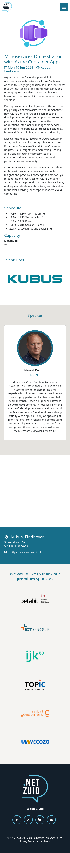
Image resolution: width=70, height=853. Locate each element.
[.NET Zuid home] (7, 7)
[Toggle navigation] (64, 7)
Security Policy (42, 841)
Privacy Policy (27, 841)
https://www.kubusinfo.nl (26, 552)
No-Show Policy (54, 837)
